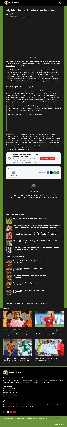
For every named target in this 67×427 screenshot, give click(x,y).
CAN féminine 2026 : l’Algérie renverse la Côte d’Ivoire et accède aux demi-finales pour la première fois (16, 360)
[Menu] (63, 3)
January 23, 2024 (40, 114)
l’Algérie (21, 61)
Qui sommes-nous (8, 418)
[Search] (60, 3)
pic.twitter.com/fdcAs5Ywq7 (38, 110)
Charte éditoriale (20, 418)
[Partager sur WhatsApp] (54, 172)
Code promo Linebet (10, 392)
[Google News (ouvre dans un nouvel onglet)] (13, 174)
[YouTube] (14, 412)
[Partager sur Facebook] (48, 172)
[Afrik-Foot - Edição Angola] (57, 419)
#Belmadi (11, 106)
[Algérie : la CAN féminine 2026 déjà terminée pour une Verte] (49, 347)
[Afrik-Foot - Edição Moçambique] (54, 419)
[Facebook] (4, 412)
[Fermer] (57, 158)
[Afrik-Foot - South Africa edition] (50, 419)
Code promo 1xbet (9, 390)
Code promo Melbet (10, 388)
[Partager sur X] (51, 172)
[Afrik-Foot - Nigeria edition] (47, 419)
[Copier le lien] (57, 172)
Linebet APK (7, 397)
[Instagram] (11, 412)
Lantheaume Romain (31, 17)
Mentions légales (32, 418)
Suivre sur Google (47, 158)
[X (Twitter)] (8, 412)
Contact (41, 418)
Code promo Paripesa (10, 395)
